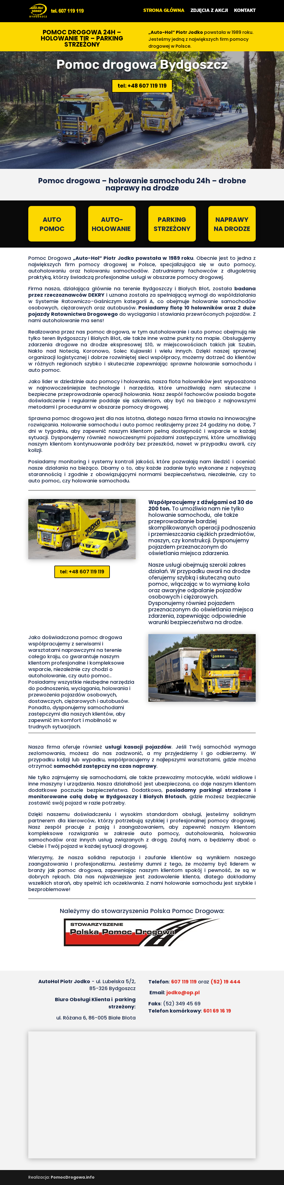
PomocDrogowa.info (73, 1177)
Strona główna (163, 11)
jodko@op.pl (183, 992)
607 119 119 (184, 981)
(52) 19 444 (225, 981)
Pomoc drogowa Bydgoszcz (142, 64)
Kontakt (245, 11)
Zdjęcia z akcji (209, 11)
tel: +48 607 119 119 (142, 86)
